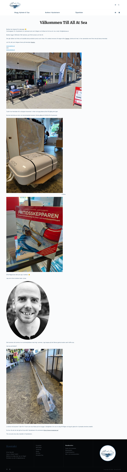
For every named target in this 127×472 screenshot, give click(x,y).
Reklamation (68, 450)
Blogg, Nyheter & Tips (22, 12)
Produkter (38, 445)
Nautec (33, 42)
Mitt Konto (39, 447)
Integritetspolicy (69, 452)
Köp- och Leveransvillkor (72, 454)
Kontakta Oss (39, 455)
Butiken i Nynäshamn (52, 12)
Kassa (37, 451)
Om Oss (38, 453)
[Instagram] (119, 12)
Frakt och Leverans (70, 448)
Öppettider (79, 12)
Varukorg (38, 449)
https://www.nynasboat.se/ (50, 430)
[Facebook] (115, 12)
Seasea (67, 38)
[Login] (115, 4)
